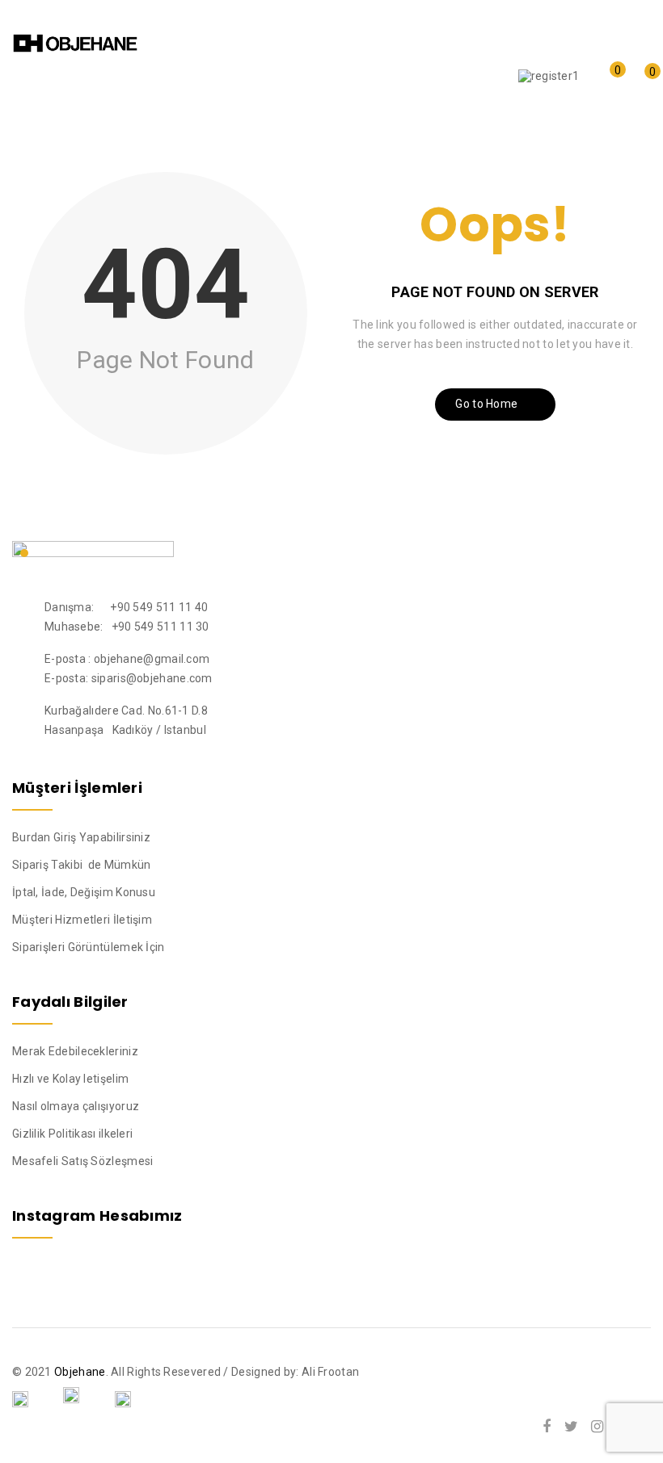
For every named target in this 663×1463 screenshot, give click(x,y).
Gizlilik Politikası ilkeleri (72, 1133)
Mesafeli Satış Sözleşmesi (83, 1161)
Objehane (79, 1371)
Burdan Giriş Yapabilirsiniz (81, 837)
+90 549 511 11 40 (159, 607)
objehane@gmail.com (151, 658)
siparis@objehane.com (152, 678)
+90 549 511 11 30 (160, 626)
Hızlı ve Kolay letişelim (70, 1078)
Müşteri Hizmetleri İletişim (82, 919)
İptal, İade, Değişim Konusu (83, 892)
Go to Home (486, 403)
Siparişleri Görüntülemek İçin (88, 947)
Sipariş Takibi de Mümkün (81, 864)
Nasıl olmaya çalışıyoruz (75, 1106)
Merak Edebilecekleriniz (75, 1051)
